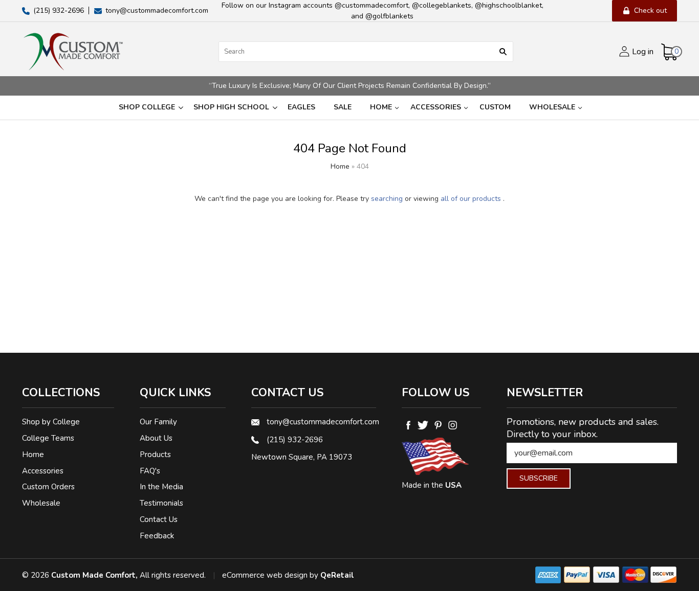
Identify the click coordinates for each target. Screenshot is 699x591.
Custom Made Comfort (93, 575)
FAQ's (150, 471)
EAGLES (301, 107)
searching (387, 198)
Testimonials (161, 503)
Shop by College (51, 422)
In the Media (161, 487)
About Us (156, 438)
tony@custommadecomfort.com (321, 422)
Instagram (452, 425)
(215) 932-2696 (295, 440)
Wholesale (552, 107)
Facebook (408, 425)
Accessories (435, 107)
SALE (343, 107)
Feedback (157, 536)
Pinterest (437, 425)
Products (155, 454)
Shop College (147, 107)
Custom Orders (48, 487)
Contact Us (159, 519)
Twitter (423, 425)
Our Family (158, 422)
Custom (495, 107)
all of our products (471, 198)
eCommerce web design (265, 575)
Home (381, 107)
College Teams (48, 438)
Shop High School (231, 107)
